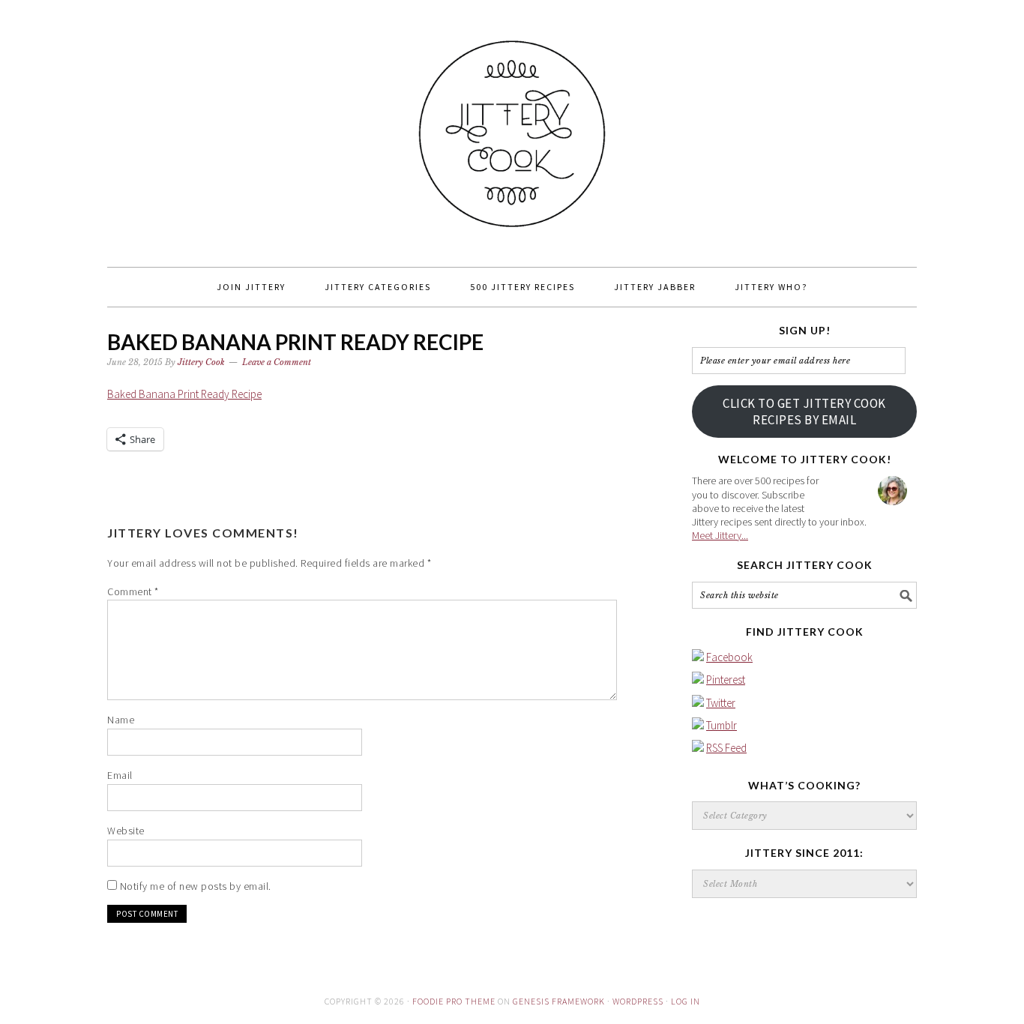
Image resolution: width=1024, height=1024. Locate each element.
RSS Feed (726, 748)
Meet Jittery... (720, 535)
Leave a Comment (276, 362)
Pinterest (725, 679)
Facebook (729, 657)
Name (120, 719)
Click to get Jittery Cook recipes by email (804, 411)
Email (120, 775)
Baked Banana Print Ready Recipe (184, 394)
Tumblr (721, 725)
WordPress (637, 1001)
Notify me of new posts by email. (195, 886)
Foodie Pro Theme (454, 1001)
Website (126, 830)
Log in (685, 1001)
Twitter (720, 703)
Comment (133, 591)
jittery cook (512, 126)
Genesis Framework (559, 1001)
